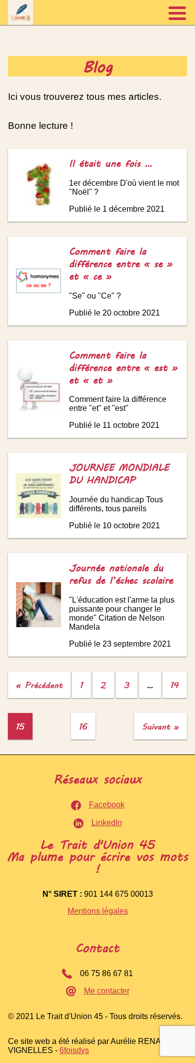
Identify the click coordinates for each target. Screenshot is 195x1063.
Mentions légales (98, 911)
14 (174, 685)
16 (83, 726)
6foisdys (74, 1050)
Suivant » (160, 726)
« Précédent (39, 685)
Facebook (106, 804)
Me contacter (107, 991)
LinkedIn (107, 822)
